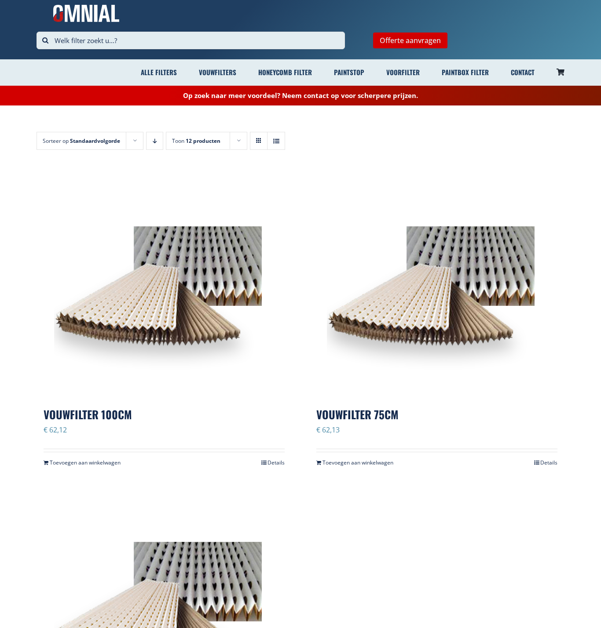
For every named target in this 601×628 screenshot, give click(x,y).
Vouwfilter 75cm (357, 414)
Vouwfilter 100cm (88, 414)
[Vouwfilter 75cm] (437, 286)
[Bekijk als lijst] (276, 140)
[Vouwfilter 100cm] (164, 286)
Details (276, 462)
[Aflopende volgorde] (154, 141)
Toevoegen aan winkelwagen (85, 462)
